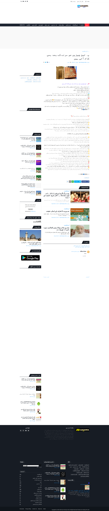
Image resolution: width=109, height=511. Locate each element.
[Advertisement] (43, 13)
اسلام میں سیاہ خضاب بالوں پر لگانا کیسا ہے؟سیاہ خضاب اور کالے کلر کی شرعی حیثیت (78, 491)
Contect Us (34, 508)
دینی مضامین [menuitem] (68, 25)
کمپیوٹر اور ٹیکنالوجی (28, 81)
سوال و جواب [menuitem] (61, 25)
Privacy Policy (28, 508)
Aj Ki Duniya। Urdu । (84, 484)
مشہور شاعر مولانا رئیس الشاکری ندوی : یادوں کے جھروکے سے (56, 229)
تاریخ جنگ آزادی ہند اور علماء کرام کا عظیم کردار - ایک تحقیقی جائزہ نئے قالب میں (28, 139)
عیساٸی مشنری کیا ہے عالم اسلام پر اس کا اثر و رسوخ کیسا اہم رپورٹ (28, 146)
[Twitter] (45, 62)
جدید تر (87, 277)
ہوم (88, 51)
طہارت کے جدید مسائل (36, 81)
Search (21, 25)
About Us (40, 508)
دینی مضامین (35, 79)
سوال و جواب (29, 79)
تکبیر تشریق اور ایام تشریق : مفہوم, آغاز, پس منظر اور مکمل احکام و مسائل (28, 418)
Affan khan (83, 251)
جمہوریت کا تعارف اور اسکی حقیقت (57, 211)
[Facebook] (47, 62)
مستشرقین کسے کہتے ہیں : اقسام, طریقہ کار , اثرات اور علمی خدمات (28, 153)
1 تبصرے (68, 62)
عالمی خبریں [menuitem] (34, 25)
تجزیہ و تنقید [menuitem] (47, 25)
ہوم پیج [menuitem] (87, 25)
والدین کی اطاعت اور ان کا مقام (84, 474)
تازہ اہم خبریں (23, 77)
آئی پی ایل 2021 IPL (85, 466)
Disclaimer (22, 508)
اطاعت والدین (38, 77)
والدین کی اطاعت (79, 472)
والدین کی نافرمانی (74, 474)
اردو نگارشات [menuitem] (75, 25)
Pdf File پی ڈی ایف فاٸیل (85, 476)
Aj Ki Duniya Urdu (66, 509)
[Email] (43, 62)
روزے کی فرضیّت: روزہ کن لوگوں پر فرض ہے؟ (27, 169)
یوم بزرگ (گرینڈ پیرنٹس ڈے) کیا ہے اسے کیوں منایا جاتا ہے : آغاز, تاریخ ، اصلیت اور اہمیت (56, 195)
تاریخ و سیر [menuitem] (41, 25)
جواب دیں (84, 255)
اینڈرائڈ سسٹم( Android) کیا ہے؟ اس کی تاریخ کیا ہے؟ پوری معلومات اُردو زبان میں (27, 403)
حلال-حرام (87, 468)
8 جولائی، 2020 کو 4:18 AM (75, 251)
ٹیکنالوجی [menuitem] (28, 25)
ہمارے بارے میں (80, 1)
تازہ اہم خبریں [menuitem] (54, 25)
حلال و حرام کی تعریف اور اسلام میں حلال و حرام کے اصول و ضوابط (28, 410)
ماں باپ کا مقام (86, 472)
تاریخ (28, 77)
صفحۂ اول (87, 1)
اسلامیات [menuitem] (82, 25)
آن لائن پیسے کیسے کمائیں (73, 465)
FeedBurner (33, 211)
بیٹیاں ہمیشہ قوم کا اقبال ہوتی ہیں (27, 394)
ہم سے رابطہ (73, 1)
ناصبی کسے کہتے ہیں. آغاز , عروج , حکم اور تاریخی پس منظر (28, 161)
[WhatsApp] (73, 181)
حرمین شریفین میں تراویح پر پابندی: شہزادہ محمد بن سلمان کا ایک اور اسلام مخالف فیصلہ (28, 185)
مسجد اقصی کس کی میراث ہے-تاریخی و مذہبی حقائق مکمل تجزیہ (27, 192)
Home (44, 508)
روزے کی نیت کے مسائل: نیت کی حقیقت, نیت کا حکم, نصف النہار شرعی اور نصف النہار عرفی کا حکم (28, 177)
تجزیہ (39, 79)
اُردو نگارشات (84, 51)
